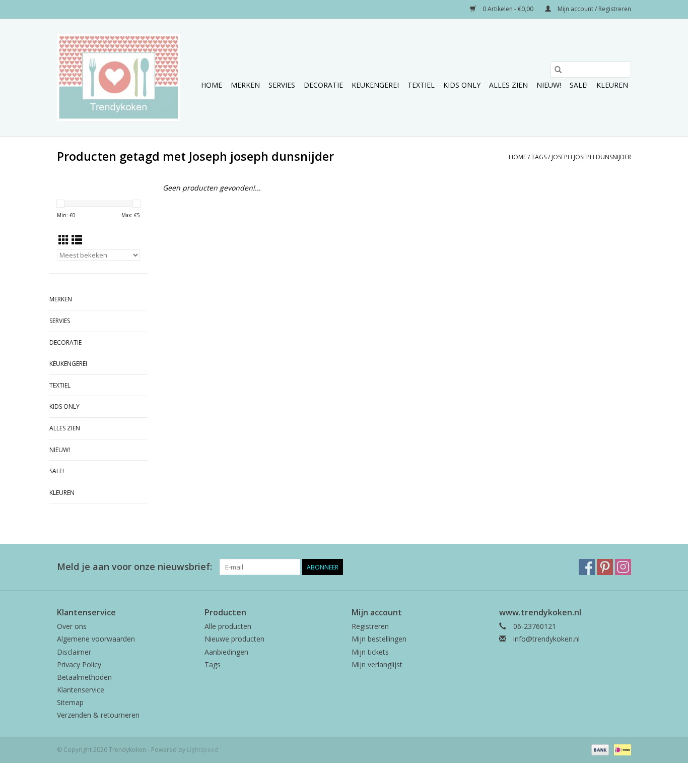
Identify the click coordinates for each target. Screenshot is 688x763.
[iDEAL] (620, 749)
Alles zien (508, 85)
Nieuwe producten (234, 639)
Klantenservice (80, 689)
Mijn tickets (370, 652)
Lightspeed (203, 749)
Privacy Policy (79, 664)
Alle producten (227, 626)
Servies (281, 85)
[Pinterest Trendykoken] (605, 567)
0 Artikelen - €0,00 (508, 9)
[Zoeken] (558, 69)
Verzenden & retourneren (98, 715)
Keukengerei (375, 85)
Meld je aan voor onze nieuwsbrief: (134, 566)
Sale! (579, 85)
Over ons (72, 626)
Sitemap (70, 702)
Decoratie (323, 85)
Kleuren (612, 85)
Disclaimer (74, 652)
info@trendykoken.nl (546, 639)
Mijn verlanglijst (377, 664)
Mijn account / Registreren (593, 9)
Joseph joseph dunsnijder (591, 157)
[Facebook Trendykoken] (587, 567)
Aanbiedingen (226, 652)
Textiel (421, 85)
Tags (538, 157)
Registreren (370, 626)
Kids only (461, 85)
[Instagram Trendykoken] (623, 567)
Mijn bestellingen (379, 639)
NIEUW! (548, 85)
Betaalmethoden (84, 677)
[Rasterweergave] (63, 240)
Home (211, 85)
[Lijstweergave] (77, 240)
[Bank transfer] (599, 749)
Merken (245, 85)
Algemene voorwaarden (96, 639)
